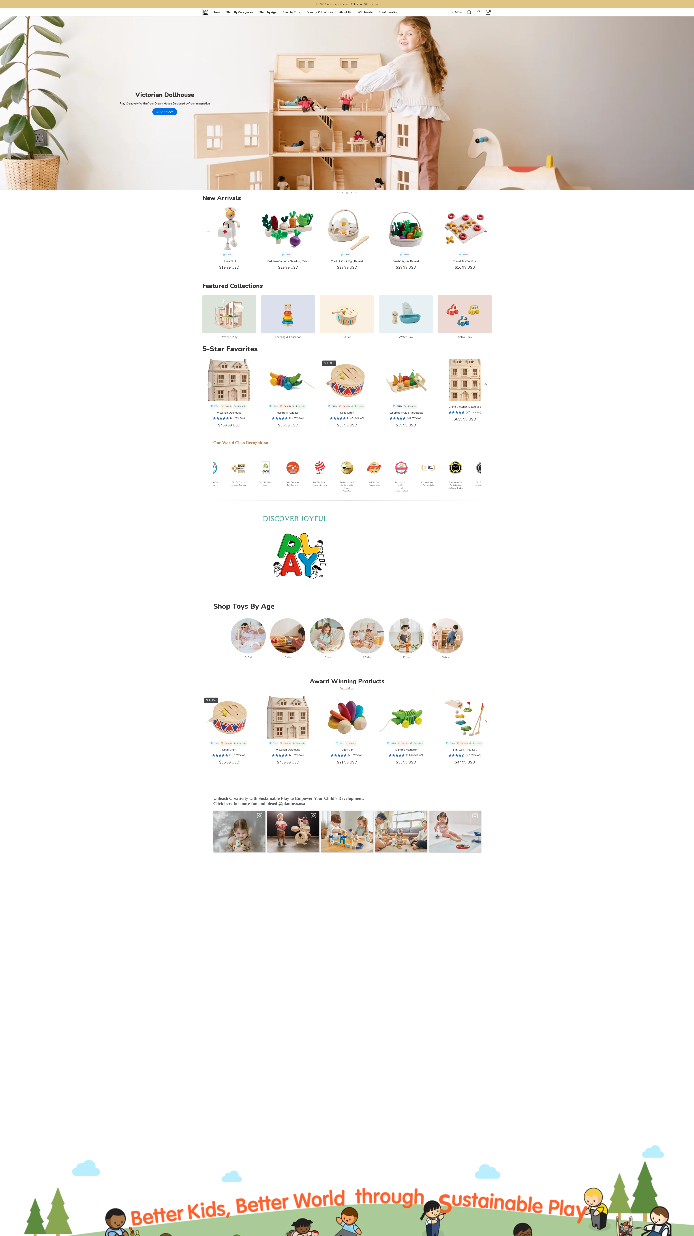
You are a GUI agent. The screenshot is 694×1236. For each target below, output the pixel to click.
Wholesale (365, 12)
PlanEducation (388, 12)
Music (347, 337)
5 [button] (356, 193)
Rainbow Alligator (288, 413)
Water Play (406, 337)
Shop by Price (291, 12)
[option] (347, 103)
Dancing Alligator (406, 750)
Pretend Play (229, 337)
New (217, 12)
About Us (345, 12)
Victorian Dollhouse (229, 413)
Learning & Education (288, 337)
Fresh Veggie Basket (406, 261)
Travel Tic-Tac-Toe (464, 261)
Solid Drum (347, 413)
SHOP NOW (165, 112)
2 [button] (342, 192)
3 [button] (346, 192)
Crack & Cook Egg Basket (347, 261)
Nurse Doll (229, 261)
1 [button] (338, 192)
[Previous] (208, 231)
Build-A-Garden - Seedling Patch (288, 261)
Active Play (465, 337)
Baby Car (347, 750)
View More (347, 688)
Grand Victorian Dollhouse (465, 407)
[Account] (478, 12)
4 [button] (351, 192)
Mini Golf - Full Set (465, 750)
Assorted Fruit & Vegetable (406, 413)
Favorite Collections (320, 12)
